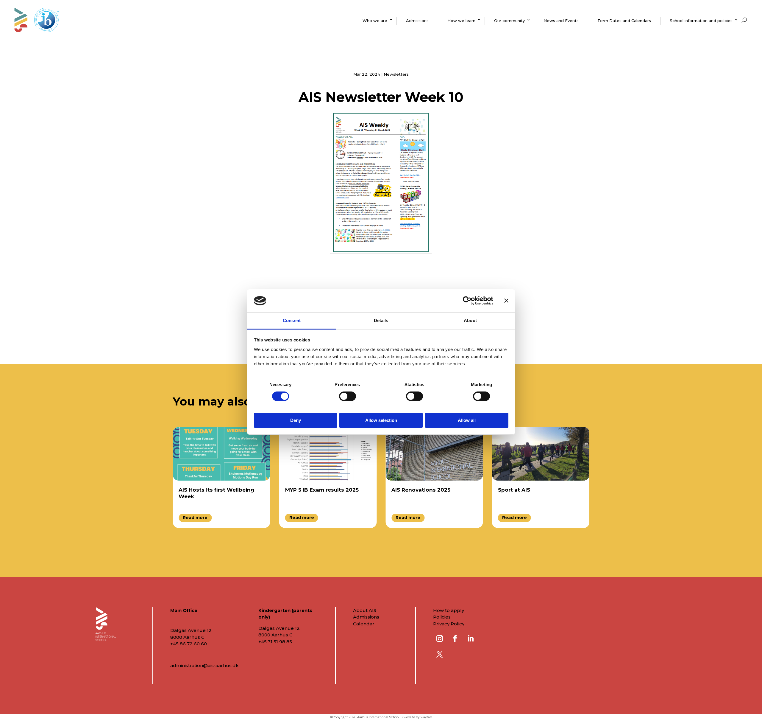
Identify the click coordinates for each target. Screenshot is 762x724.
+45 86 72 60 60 (188, 644)
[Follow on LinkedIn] (470, 638)
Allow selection (381, 420)
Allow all (467, 420)
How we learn (461, 20)
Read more (195, 517)
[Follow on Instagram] (439, 638)
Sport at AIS (514, 490)
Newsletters (396, 74)
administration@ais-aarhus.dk (204, 665)
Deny (295, 420)
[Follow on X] (439, 654)
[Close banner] (506, 301)
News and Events (561, 20)
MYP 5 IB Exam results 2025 (322, 490)
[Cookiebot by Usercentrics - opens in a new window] (467, 300)
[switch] (347, 396)
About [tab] (470, 320)
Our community (509, 20)
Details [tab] (381, 320)
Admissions (417, 20)
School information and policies (701, 20)
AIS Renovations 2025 (420, 490)
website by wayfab (418, 717)
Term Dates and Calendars (624, 20)
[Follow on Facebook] (455, 638)
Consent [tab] (292, 320)
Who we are (375, 20)
